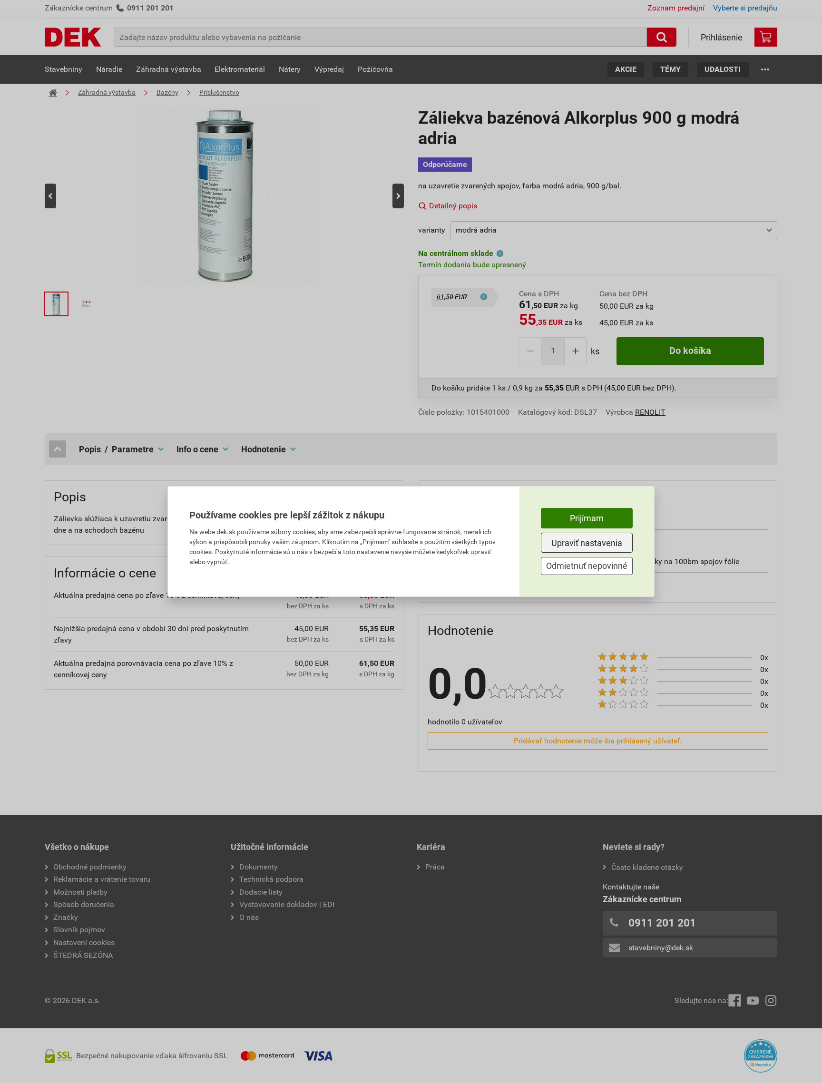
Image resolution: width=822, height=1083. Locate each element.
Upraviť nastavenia (586, 543)
